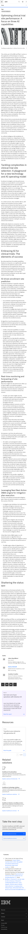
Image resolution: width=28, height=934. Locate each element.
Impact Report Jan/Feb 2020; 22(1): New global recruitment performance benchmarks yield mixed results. (13, 863)
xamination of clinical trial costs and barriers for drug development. (14, 875)
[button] (23, 1)
